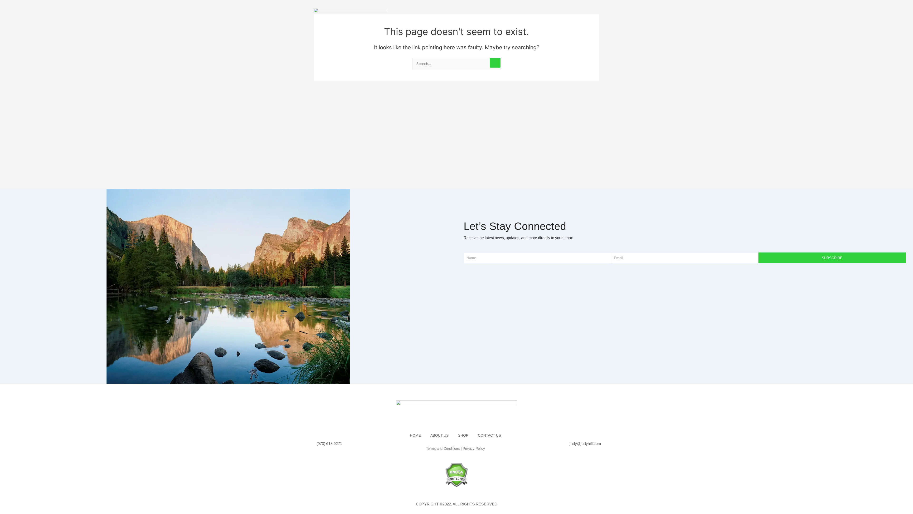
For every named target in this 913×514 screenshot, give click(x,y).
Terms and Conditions (443, 448)
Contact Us (525, 16)
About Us (443, 16)
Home (418, 16)
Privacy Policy (474, 448)
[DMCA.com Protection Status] (456, 474)
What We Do (473, 16)
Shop (500, 16)
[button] (579, 14)
